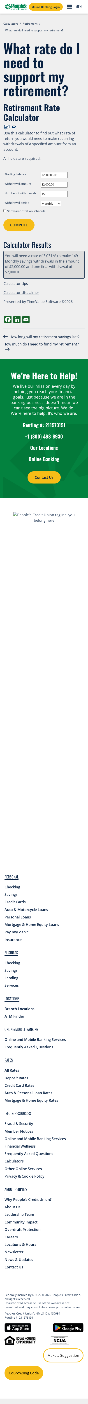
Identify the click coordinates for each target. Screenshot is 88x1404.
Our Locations (44, 447)
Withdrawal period (17, 203)
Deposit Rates (16, 1077)
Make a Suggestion (63, 1355)
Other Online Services (23, 1168)
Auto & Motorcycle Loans (26, 909)
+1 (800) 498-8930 (44, 436)
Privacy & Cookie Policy (24, 1176)
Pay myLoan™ (16, 932)
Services (12, 985)
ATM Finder (14, 1016)
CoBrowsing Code (24, 1373)
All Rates (12, 1070)
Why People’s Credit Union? (28, 1199)
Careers (11, 1237)
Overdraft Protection (23, 1229)
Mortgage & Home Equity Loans (32, 924)
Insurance (13, 939)
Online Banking (44, 459)
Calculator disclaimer (21, 292)
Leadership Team (19, 1214)
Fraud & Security (19, 1123)
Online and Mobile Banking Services (35, 1039)
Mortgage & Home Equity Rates (31, 1100)
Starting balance (15, 174)
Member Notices (19, 1131)
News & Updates (19, 1259)
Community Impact (21, 1222)
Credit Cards (15, 901)
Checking (12, 887)
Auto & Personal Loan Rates (28, 1092)
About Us (13, 1206)
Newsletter (14, 1251)
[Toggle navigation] (76, 7)
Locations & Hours (20, 1244)
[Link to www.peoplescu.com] (16, 7)
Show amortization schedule (26, 211)
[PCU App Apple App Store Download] (18, 1327)
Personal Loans (18, 917)
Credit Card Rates (19, 1085)
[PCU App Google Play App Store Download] (68, 1327)
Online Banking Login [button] (46, 7)
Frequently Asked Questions (29, 1047)
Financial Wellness (20, 1146)
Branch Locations (20, 1008)
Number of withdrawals (20, 193)
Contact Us (44, 477)
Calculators (14, 1161)
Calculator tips (15, 283)
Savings (11, 894)
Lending (11, 977)
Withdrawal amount (18, 184)
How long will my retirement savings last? (44, 336)
